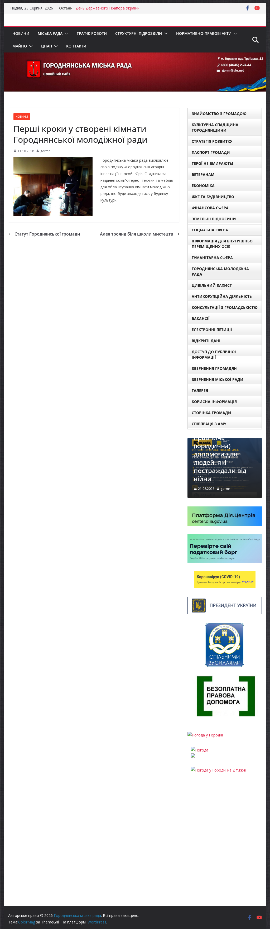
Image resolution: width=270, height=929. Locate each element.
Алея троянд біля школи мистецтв (136, 234)
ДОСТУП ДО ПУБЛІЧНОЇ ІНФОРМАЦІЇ (214, 354)
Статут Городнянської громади (47, 234)
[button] (65, 33)
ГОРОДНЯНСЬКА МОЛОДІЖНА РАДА (220, 271)
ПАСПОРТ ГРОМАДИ (211, 152)
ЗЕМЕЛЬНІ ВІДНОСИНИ (214, 218)
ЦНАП (46, 46)
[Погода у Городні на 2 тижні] (218, 770)
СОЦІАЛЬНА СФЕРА (210, 229)
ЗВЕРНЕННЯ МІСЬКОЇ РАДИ (217, 379)
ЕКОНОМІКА (203, 185)
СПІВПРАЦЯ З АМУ (209, 423)
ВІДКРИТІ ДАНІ (206, 340)
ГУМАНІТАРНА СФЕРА (212, 257)
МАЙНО (19, 46)
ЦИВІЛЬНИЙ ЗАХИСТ (212, 285)
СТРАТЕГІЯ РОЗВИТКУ (212, 141)
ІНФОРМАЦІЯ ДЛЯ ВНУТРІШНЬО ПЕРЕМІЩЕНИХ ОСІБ (222, 243)
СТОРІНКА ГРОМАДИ (211, 412)
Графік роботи (92, 33)
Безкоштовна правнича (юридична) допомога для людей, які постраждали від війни (220, 454)
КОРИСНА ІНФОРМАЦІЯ (214, 401)
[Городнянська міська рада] (135, 56)
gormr (45, 151)
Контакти (76, 46)
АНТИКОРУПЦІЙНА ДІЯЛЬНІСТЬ (222, 296)
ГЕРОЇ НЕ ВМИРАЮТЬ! (212, 163)
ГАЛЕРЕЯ (200, 390)
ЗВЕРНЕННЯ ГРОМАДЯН (214, 368)
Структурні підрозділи (138, 33)
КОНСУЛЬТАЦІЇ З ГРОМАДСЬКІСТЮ (225, 307)
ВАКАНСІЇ (201, 318)
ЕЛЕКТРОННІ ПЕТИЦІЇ (212, 329)
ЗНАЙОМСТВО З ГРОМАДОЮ (219, 113)
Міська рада (50, 33)
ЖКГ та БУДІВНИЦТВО (213, 196)
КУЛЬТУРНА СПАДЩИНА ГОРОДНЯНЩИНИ (215, 127)
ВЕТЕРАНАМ (203, 174)
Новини (20, 33)
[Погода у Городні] (205, 735)
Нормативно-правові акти (204, 33)
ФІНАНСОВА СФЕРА (210, 207)
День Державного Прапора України (107, 8)
